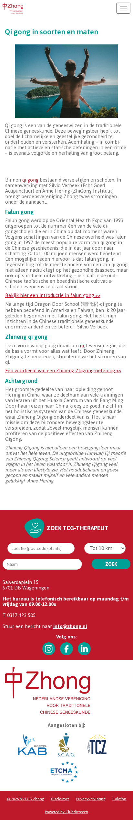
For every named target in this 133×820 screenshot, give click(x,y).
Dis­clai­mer (60, 799)
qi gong (30, 180)
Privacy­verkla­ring (91, 799)
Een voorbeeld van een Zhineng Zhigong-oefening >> (63, 370)
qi (82, 345)
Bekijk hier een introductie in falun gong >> (52, 295)
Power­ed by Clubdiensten (66, 812)
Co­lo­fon (119, 799)
